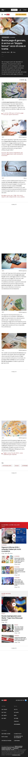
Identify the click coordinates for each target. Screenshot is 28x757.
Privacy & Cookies (10, 747)
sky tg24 (4, 712)
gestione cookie (6, 733)
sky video (4, 715)
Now (15, 715)
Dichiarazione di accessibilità (18, 737)
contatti (12, 749)
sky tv (15, 709)
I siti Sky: (3, 706)
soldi (17, 465)
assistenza (8, 749)
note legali (5, 736)
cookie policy (17, 733)
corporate (17, 740)
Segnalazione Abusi (16, 754)
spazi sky (16, 721)
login (24, 9)
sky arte (4, 718)
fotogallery (7, 465)
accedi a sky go (20, 700)
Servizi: (15, 706)
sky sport (4, 709)
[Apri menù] (2, 14)
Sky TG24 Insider (21, 14)
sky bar (16, 718)
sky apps (16, 712)
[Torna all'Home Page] (6, 14)
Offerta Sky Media (6, 740)
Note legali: (4, 730)
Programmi (17, 724)
